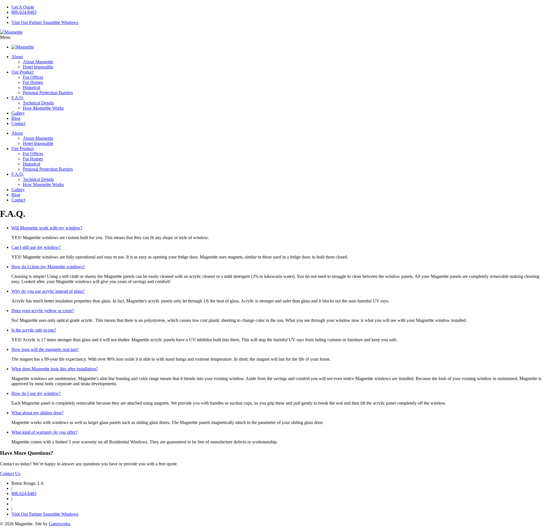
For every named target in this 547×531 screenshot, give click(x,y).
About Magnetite (38, 61)
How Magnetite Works (43, 108)
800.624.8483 (23, 12)
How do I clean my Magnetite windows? (48, 266)
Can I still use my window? (36, 247)
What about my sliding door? (37, 412)
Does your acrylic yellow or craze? (42, 310)
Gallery (18, 113)
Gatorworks (59, 523)
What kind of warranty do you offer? (44, 432)
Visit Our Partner (44, 22)
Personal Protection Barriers (48, 92)
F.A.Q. (17, 97)
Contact (18, 123)
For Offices (33, 77)
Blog (15, 118)
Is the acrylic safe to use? (33, 330)
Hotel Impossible (38, 66)
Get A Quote (22, 7)
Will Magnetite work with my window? (46, 227)
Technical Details (38, 102)
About (17, 56)
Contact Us (10, 473)
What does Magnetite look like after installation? (54, 368)
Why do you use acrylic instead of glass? (48, 291)
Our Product (22, 72)
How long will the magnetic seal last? (45, 349)
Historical (31, 87)
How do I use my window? (36, 393)
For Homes (33, 82)
